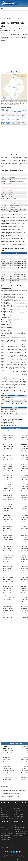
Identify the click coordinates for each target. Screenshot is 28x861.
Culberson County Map (8, 470)
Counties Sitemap (18, 818)
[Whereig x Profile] (17, 852)
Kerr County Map (7, 528)
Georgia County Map (8, 752)
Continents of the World (6, 833)
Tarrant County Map (7, 592)
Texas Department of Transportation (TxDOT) (12, 798)
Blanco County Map (7, 442)
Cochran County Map (8, 459)
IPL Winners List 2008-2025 (20, 837)
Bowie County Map (7, 444)
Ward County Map (7, 606)
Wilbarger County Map (8, 610)
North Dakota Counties (8, 770)
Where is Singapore (5, 806)
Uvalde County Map (7, 601)
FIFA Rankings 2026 (18, 829)
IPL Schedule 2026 (18, 835)
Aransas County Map (8, 433)
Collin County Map (7, 461)
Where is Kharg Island (5, 824)
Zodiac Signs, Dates (18, 816)
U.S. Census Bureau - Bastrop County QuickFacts (12, 419)
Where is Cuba (4, 814)
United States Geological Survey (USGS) (11, 793)
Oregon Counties (7, 772)
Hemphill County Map (8, 508)
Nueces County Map (7, 561)
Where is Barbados (5, 810)
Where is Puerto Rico (5, 816)
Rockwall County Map (8, 577)
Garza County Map (7, 493)
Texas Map (24, 110)
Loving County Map (7, 541)
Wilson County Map (7, 612)
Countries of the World (6, 831)
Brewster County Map (8, 446)
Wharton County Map (8, 608)
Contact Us (12, 855)
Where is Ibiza (4, 812)
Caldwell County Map (8, 450)
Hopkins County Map (8, 513)
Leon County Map (7, 537)
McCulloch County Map (8, 544)
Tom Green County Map (8, 597)
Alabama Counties (7, 746)
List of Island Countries (6, 837)
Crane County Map (7, 468)
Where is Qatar (4, 808)
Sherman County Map (8, 586)
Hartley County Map (7, 506)
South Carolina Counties (8, 775)
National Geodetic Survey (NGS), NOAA (10, 795)
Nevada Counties (7, 766)
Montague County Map (8, 555)
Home (2, 18)
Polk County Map (7, 568)
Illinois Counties (7, 755)
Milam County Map (7, 552)
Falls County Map (7, 484)
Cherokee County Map (8, 457)
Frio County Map (7, 490)
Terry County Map (7, 595)
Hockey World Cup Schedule (20, 841)
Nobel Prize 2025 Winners (20, 810)
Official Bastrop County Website (8, 420)
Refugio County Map (8, 575)
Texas (16, 18)
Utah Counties (24, 777)
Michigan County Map (8, 761)
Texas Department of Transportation (9, 425)
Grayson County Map (8, 497)
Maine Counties (6, 759)
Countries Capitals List (6, 829)
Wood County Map (7, 615)
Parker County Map (7, 566)
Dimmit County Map (7, 477)
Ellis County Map (7, 481)
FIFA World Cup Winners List (20, 827)
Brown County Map (7, 448)
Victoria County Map (8, 604)
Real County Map (7, 572)
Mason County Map (7, 548)
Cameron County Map (8, 453)
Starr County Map (7, 588)
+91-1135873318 (6, 847)
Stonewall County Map (8, 590)
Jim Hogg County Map (8, 521)
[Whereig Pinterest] (20, 852)
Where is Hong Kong (5, 805)
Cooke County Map (7, 466)
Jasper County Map (7, 519)
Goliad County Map (7, 495)
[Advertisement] (14, 56)
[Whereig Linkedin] (14, 852)
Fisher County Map (7, 486)
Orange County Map (7, 564)
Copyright (19, 856)
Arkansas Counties (7, 748)
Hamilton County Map (8, 501)
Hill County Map (6, 510)
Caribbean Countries (5, 835)
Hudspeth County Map (8, 515)
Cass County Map (7, 455)
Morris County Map (7, 557)
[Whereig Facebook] (11, 852)
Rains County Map (7, 570)
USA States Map (10, 18)
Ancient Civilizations (5, 839)
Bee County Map (7, 439)
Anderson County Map (8, 430)
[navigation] (2, 8)
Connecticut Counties (8, 750)
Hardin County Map (7, 504)
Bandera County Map (8, 437)
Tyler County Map (7, 599)
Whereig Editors (15, 28)
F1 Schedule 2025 (18, 839)
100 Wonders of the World (7, 827)
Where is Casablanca (18, 814)
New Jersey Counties (8, 768)
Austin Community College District (8, 423)
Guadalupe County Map (8, 499)
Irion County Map (7, 517)
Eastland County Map (8, 479)
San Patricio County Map (8, 581)
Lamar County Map (7, 533)
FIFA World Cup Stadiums (19, 833)
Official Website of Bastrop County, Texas (11, 796)
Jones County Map (7, 524)
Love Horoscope (17, 812)
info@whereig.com (16, 847)
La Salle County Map (7, 535)
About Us (6, 855)
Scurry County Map (7, 584)
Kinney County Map (7, 530)
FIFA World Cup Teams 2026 (20, 831)
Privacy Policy (20, 855)
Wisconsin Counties (7, 781)
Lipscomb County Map (8, 539)
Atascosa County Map (8, 435)
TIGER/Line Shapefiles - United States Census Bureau (14, 792)
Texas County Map (2, 110)
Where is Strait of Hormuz (20, 808)
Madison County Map (8, 546)
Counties (20, 18)
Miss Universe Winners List (20, 806)
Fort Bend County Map (8, 488)
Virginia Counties (7, 779)
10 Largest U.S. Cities (19, 805)
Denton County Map (7, 475)
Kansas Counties (7, 757)
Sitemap (24, 856)
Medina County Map (7, 550)
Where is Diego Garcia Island (7, 818)
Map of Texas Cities (7, 110)
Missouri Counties (7, 764)
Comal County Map (7, 464)
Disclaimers (12, 856)
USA (5, 18)
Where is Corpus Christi (23, 119)
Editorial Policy (5, 856)
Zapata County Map (7, 617)
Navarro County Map (8, 559)
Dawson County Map (8, 473)
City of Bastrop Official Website (8, 422)
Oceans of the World (5, 825)
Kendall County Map (7, 526)
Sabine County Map (7, 579)
